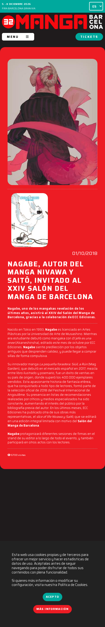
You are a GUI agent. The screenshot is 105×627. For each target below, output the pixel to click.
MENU (13, 36)
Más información (52, 609)
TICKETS (89, 36)
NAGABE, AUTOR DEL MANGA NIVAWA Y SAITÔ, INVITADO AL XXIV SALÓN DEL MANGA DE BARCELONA (50, 281)
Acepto (52, 597)
